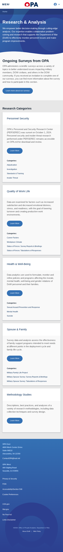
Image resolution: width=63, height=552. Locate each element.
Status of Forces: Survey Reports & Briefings (24, 246)
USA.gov (6, 504)
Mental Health (12, 312)
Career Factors (13, 238)
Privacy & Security (9, 479)
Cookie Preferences (10, 494)
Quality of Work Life (18, 191)
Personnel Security (18, 118)
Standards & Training (15, 173)
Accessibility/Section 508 (12, 489)
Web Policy (37, 531)
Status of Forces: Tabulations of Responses (24, 251)
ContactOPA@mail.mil (11, 458)
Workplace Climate (14, 242)
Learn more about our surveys (18, 91)
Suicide (10, 316)
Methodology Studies (19, 394)
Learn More (14, 151)
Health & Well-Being (18, 264)
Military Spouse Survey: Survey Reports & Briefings (27, 377)
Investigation (12, 169)
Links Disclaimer (9, 520)
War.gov (5, 509)
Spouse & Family (17, 329)
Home (4, 12)
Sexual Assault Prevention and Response (23, 307)
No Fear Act (7, 515)
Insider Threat (12, 178)
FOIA (4, 484)
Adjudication (12, 165)
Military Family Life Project (17, 373)
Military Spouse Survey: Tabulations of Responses (27, 381)
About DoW (26, 531)
